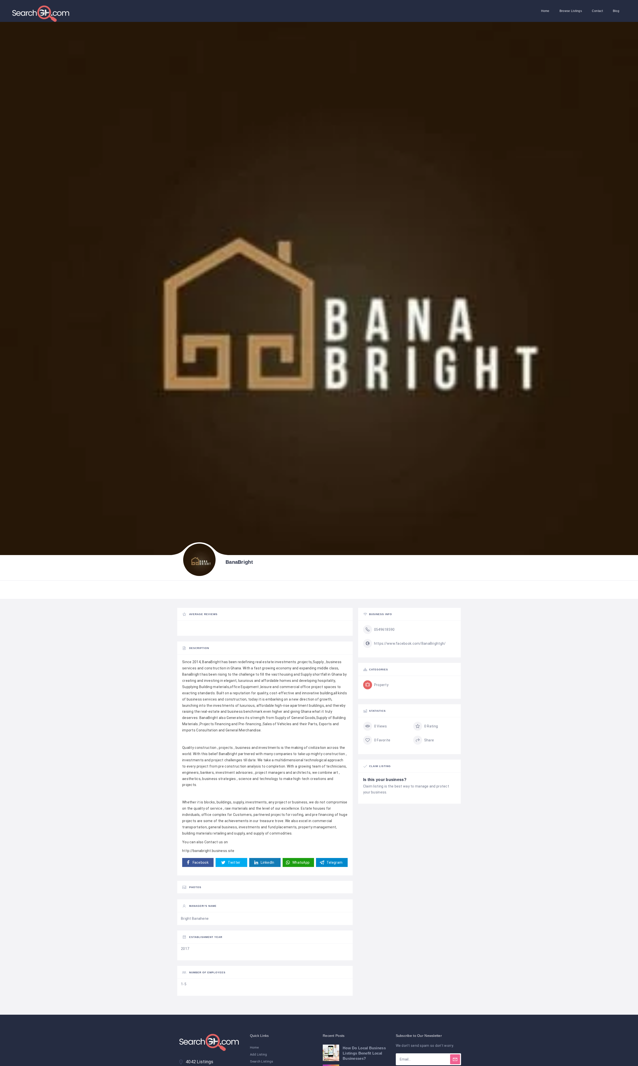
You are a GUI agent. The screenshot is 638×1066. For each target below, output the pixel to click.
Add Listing (258, 1054)
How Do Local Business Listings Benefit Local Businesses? (364, 1053)
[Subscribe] (455, 1059)
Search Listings (261, 1061)
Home (545, 11)
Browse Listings (570, 11)
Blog (616, 11)
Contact (597, 11)
